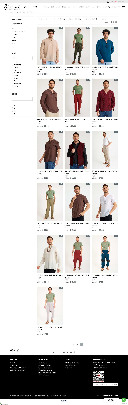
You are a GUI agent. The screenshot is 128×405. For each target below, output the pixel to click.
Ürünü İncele (56, 50)
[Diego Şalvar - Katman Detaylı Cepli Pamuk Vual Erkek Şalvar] (77, 254)
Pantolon (14, 34)
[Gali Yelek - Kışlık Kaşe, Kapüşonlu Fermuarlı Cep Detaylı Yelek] (77, 150)
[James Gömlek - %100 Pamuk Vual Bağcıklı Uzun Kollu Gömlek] (50, 98)
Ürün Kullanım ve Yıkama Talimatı (47, 372)
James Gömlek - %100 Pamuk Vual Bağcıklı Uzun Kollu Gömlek (50, 119)
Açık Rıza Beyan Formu (44, 365)
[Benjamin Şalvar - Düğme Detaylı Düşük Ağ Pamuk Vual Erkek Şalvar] (50, 306)
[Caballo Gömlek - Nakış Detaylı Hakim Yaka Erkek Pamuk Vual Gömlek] (50, 254)
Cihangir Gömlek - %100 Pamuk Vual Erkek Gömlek (105, 67)
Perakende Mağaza (43, 375)
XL (14, 111)
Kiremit (16, 75)
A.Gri (15, 70)
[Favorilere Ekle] (49, 50)
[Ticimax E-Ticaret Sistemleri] (64, 401)
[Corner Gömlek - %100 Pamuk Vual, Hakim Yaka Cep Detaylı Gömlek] (50, 150)
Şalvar (13, 37)
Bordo (16, 86)
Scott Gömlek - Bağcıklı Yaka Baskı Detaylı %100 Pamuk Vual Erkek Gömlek (105, 223)
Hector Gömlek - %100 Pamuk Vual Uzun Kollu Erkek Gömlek (50, 67)
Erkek (13, 28)
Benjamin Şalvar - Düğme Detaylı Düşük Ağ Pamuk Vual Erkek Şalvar (50, 327)
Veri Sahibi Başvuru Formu (45, 370)
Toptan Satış (68, 368)
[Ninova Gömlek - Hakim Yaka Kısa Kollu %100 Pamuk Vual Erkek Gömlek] (77, 202)
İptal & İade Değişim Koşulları (73, 363)
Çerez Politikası (42, 363)
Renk (14, 53)
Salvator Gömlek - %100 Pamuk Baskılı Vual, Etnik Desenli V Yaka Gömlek (105, 119)
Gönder (114, 384)
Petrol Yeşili (17, 72)
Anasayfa (12, 363)
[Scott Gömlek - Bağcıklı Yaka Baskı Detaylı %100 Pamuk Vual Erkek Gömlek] (105, 202)
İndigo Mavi (17, 83)
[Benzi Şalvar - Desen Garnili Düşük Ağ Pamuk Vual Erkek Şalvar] (105, 254)
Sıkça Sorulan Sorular (71, 365)
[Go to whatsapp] (124, 400)
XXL (15, 113)
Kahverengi (17, 64)
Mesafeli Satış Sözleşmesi (17, 370)
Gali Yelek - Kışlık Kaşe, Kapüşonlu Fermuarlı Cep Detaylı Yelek (77, 171)
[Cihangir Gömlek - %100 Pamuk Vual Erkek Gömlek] (105, 46)
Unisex (14, 40)
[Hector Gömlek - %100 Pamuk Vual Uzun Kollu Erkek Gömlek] (50, 46)
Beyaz (16, 78)
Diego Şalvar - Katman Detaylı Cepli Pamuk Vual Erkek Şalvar (77, 275)
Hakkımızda (13, 365)
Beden (14, 94)
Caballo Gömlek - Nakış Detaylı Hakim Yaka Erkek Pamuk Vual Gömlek (50, 275)
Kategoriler (17, 20)
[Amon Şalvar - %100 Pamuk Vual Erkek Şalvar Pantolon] (77, 46)
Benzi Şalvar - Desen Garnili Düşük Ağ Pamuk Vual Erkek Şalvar (105, 275)
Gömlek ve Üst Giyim (18, 31)
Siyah (15, 62)
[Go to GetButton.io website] (124, 403)
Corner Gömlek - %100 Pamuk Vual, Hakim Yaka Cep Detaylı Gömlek (50, 171)
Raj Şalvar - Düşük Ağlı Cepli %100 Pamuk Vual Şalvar (105, 171)
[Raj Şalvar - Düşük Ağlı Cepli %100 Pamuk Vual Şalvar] (105, 150)
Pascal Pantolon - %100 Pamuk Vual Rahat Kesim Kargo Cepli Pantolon (77, 119)
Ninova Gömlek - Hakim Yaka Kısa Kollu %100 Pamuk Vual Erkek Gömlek (77, 223)
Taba (15, 81)
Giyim (13, 25)
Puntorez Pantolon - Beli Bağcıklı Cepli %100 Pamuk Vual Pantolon (50, 223)
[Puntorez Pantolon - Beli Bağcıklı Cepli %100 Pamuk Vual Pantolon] (50, 202)
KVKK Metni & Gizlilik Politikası (18, 368)
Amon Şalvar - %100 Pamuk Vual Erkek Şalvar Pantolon (77, 67)
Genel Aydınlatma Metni (44, 368)
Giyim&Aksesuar (17, 23)
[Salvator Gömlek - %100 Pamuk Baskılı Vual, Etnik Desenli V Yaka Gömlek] (105, 98)
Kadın (13, 44)
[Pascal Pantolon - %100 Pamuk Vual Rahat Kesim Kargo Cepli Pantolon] (77, 98)
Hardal (16, 67)
